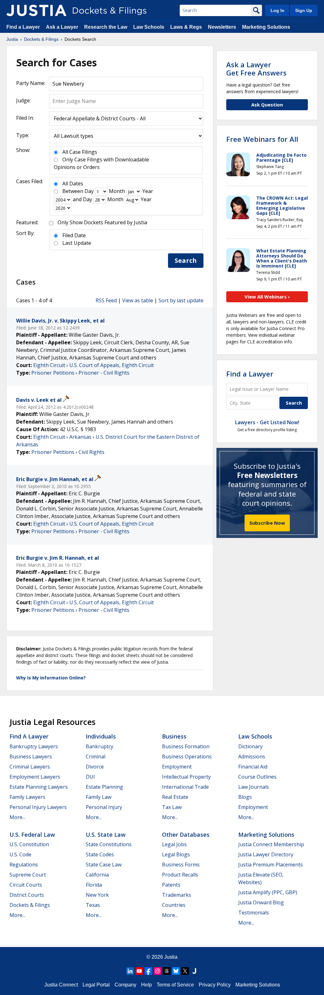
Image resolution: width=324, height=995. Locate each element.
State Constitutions (109, 844)
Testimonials (253, 912)
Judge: (23, 100)
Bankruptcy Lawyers (33, 746)
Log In (277, 10)
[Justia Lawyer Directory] (194, 971)
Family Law (98, 796)
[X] (185, 971)
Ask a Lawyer (62, 27)
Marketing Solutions (266, 27)
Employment (177, 766)
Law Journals (253, 786)
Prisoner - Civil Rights (103, 372)
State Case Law (104, 864)
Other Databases (185, 834)
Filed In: (25, 117)
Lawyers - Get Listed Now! (267, 422)
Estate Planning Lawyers (38, 786)
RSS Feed (106, 300)
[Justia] (36, 10)
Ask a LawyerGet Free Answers (256, 68)
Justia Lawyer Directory (265, 854)
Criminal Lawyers (29, 766)
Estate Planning (104, 786)
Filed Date (74, 235)
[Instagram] (157, 971)
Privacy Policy (215, 984)
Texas (93, 905)
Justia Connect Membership (271, 844)
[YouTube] (139, 971)
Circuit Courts (25, 884)
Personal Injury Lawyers (38, 807)
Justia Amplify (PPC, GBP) (267, 892)
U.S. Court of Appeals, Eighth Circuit (111, 365)
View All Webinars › (267, 296)
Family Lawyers (27, 796)
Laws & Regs (186, 27)
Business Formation (185, 746)
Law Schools (148, 27)
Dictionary (250, 746)
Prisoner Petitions (52, 372)
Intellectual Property (186, 776)
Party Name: (30, 83)
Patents (171, 884)
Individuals (101, 736)
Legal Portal (96, 984)
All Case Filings (79, 151)
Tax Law (172, 807)
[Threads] (167, 971)
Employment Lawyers (34, 776)
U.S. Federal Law (32, 834)
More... (17, 817)
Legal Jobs (174, 844)
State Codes (100, 854)
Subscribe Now (267, 523)
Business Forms (181, 864)
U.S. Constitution (29, 844)
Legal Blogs (176, 854)
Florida (94, 884)
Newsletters (222, 27)
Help (146, 984)
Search (186, 260)
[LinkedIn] (130, 971)
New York (97, 894)
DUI (90, 776)
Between (72, 191)
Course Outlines (257, 776)
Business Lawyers (30, 756)
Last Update (76, 242)
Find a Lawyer (23, 27)
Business (174, 736)
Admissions (251, 756)
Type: (22, 135)
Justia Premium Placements (270, 864)
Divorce (95, 766)
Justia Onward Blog (261, 902)
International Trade (185, 786)
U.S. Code (20, 854)
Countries (173, 905)
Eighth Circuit (49, 365)
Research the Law (105, 27)
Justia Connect (61, 984)
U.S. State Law (106, 834)
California (97, 874)
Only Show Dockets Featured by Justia (102, 222)
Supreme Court (27, 874)
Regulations (23, 864)
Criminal (95, 756)
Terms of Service (175, 984)
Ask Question (267, 104)
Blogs (245, 796)
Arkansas (80, 436)
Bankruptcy (99, 746)
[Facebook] (148, 971)
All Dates (72, 183)
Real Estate (175, 796)
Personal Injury (104, 807)
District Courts (26, 894)
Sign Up (303, 10)
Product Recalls (180, 874)
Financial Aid (252, 766)
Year (147, 191)
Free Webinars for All (262, 139)
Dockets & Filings (29, 905)
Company (125, 984)
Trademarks (176, 894)
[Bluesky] (176, 971)
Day (89, 191)
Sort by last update (181, 300)
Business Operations (187, 756)
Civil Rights (91, 452)
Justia (171, 957)
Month (117, 191)
